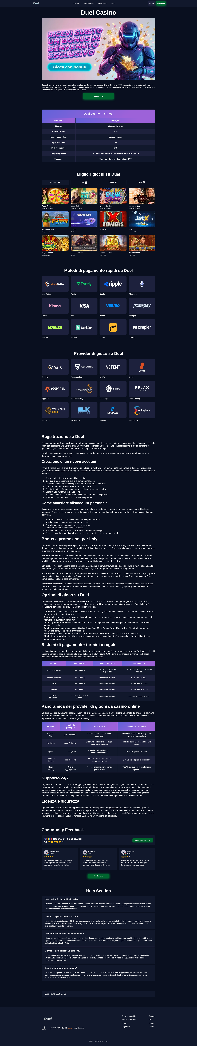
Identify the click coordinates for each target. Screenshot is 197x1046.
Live (82, 182)
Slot (140, 182)
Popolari (53, 182)
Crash (111, 182)
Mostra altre (98, 876)
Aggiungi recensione (142, 840)
